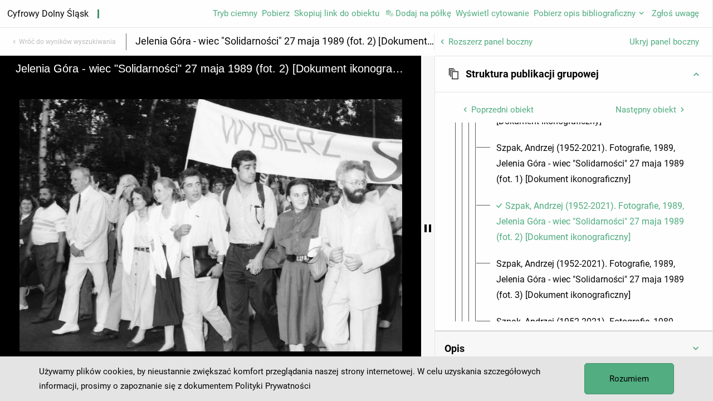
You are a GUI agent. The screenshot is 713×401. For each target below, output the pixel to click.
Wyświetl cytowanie (492, 13)
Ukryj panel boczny (664, 42)
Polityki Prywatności (273, 386)
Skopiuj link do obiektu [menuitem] (336, 13)
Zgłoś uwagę (675, 13)
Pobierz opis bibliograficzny (585, 13)
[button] (573, 74)
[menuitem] (591, 163)
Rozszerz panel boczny (490, 42)
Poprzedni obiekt (502, 110)
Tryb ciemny (235, 13)
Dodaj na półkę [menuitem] (423, 13)
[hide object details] (427, 228)
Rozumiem (629, 379)
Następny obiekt (646, 110)
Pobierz (276, 13)
